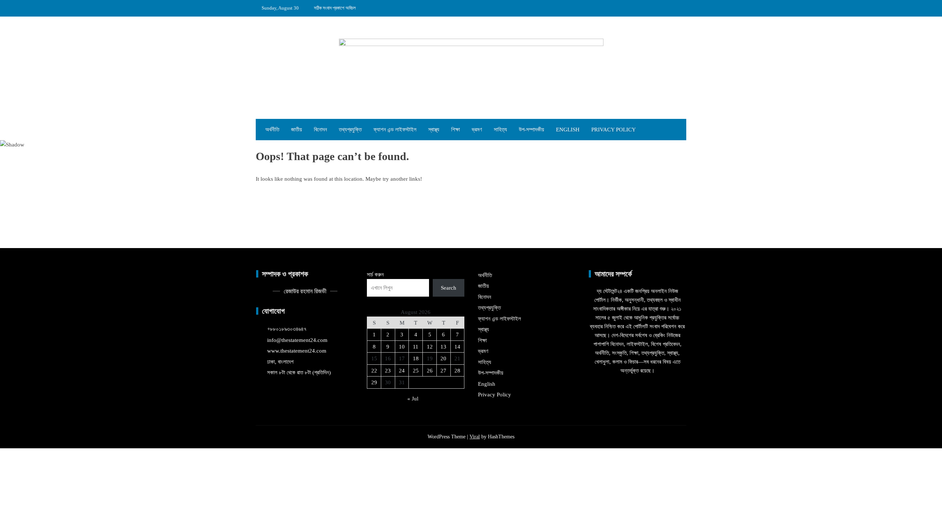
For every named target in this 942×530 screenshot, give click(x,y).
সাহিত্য (500, 129)
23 (388, 371)
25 (416, 371)
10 (402, 347)
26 (430, 371)
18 (416, 358)
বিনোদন (320, 129)
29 (374, 382)
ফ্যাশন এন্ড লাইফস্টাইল (395, 129)
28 (457, 371)
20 (443, 358)
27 (443, 371)
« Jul (412, 399)
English (568, 129)
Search (448, 288)
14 (457, 347)
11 (415, 347)
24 (402, 371)
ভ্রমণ (477, 129)
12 (430, 347)
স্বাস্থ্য (433, 129)
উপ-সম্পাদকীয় (531, 129)
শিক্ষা (455, 129)
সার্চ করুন (375, 275)
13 (443, 347)
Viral (475, 436)
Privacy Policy (613, 129)
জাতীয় (296, 129)
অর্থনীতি (272, 129)
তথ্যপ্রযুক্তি (350, 129)
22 (374, 371)
